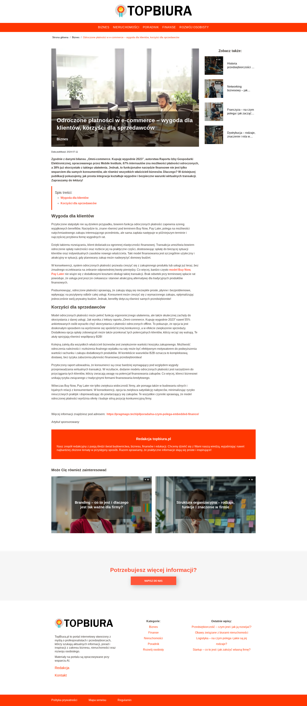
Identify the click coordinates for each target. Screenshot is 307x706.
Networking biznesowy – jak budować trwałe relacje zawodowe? (239, 88)
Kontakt (61, 675)
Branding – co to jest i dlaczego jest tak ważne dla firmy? (101, 505)
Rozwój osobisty (194, 27)
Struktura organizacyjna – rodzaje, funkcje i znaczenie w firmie (205, 505)
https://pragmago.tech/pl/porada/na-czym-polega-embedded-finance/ (153, 414)
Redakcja (62, 668)
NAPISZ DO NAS (153, 581)
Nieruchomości (126, 27)
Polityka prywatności (64, 700)
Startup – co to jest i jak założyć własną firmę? (222, 649)
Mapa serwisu (97, 700)
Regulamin (124, 700)
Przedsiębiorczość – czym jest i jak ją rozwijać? (221, 626)
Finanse (169, 27)
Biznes (103, 27)
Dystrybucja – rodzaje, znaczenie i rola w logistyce (241, 135)
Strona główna (60, 37)
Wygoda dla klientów (74, 197)
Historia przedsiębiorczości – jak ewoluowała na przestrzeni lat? (240, 65)
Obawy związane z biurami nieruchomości (221, 632)
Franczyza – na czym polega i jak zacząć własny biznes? (240, 111)
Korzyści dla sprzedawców (78, 203)
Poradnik (151, 27)
